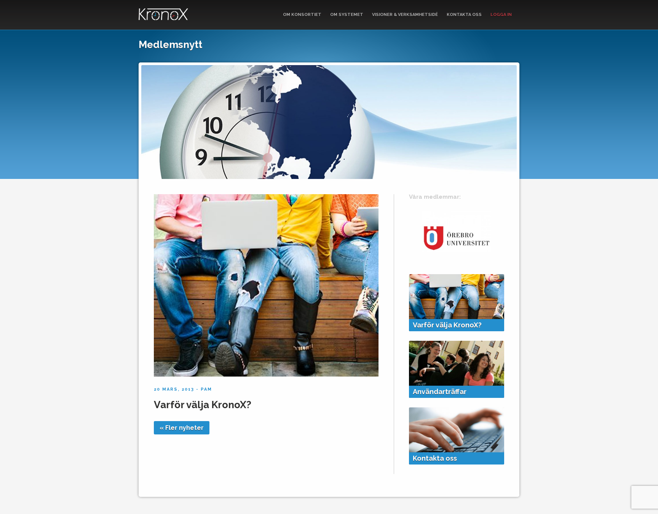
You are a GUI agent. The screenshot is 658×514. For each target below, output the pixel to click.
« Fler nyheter (182, 427)
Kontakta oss (464, 14)
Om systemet (346, 14)
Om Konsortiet (302, 14)
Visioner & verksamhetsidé (405, 14)
